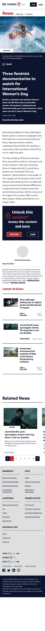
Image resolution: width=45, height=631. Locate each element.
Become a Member (9, 478)
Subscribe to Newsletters (29, 491)
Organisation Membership (7, 491)
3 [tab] (20, 459)
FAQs (4, 534)
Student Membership (10, 486)
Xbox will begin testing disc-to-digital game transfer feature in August (30, 303)
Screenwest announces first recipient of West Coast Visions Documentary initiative (28, 355)
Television (19, 14)
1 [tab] (11, 459)
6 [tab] (33, 459)
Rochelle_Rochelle (18, 283)
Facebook (3, 570)
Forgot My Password (32, 509)
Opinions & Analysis (32, 482)
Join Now (14, 234)
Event (4, 513)
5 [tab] (29, 459)
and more (22, 226)
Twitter (8, 570)
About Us (5, 542)
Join (33, 4)
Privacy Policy (7, 566)
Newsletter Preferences (33, 513)
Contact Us (6, 538)
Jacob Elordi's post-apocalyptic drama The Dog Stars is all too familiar (29, 329)
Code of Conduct (30, 566)
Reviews (28, 486)
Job (3, 509)
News (27, 478)
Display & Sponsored (10, 505)
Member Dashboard (32, 517)
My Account (29, 505)
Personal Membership (10, 482)
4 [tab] (24, 459)
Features (29, 14)
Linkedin (13, 570)
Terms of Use (18, 566)
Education (6, 517)
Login (41, 4)
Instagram (18, 570)
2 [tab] (16, 459)
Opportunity (7, 521)
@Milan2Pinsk (33, 280)
